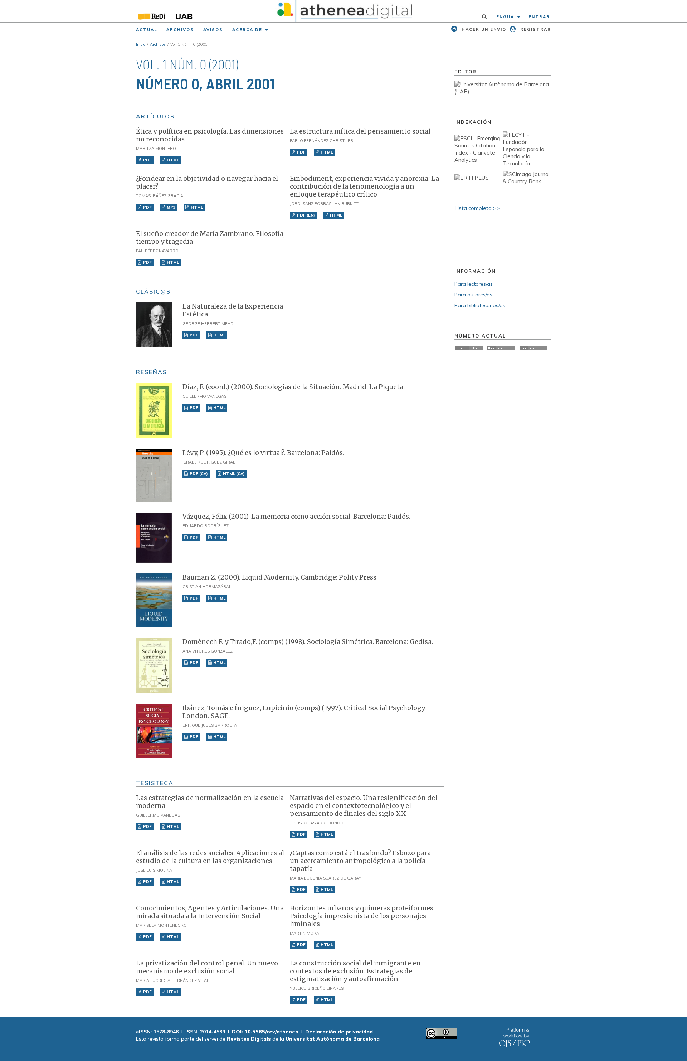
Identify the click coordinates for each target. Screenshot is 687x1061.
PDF (147, 160)
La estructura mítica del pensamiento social (360, 131)
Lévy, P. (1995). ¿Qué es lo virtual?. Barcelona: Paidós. (263, 453)
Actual (146, 29)
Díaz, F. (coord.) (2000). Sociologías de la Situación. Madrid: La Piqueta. (293, 387)
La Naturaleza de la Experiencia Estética (232, 310)
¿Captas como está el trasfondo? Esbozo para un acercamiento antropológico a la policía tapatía (360, 861)
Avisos (213, 29)
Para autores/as (473, 294)
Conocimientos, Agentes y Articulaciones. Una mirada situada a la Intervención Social (210, 912)
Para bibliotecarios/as (479, 305)
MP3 (170, 207)
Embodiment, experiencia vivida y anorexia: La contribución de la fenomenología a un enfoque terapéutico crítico (364, 186)
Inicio (140, 44)
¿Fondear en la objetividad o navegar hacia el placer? (207, 182)
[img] (343, 11)
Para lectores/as (473, 284)
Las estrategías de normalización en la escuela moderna (210, 802)
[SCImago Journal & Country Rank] (527, 181)
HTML (172, 160)
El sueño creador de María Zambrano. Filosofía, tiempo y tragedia (210, 237)
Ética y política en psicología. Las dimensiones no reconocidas (210, 135)
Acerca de (248, 29)
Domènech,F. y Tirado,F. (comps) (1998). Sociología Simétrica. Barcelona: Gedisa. (307, 642)
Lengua (504, 16)
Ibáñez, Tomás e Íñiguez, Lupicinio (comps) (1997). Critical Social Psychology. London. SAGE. (304, 712)
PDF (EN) (305, 215)
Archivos (180, 29)
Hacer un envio (483, 29)
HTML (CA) (233, 473)
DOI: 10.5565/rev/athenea (265, 1031)
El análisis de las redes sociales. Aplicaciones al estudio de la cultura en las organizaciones (210, 857)
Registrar (534, 29)
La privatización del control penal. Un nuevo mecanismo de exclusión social (207, 967)
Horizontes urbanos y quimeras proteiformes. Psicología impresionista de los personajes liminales (362, 916)
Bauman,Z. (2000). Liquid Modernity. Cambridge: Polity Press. (280, 577)
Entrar (539, 16)
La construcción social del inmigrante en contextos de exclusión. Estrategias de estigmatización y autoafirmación (355, 971)
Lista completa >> (477, 208)
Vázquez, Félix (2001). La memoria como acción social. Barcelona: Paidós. (296, 516)
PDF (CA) (198, 473)
